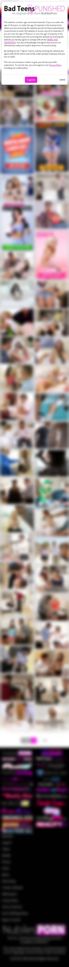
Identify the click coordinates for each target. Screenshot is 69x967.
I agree (31, 79)
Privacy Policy (55, 65)
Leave (62, 79)
